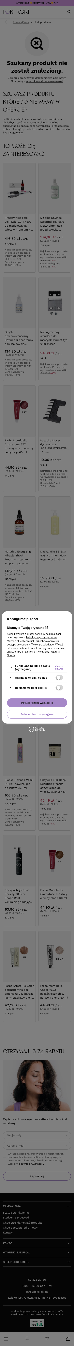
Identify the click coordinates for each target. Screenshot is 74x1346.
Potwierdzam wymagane (37, 714)
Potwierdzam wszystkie (37, 702)
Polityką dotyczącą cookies (41, 637)
